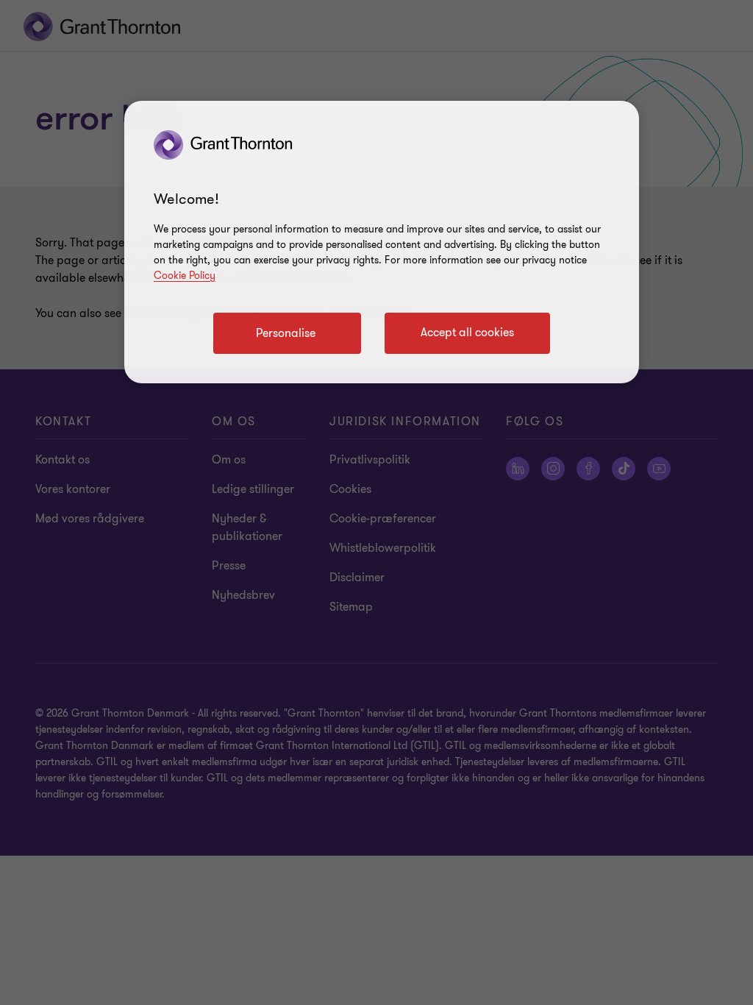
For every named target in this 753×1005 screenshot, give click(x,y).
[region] (381, 242)
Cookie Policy (184, 276)
